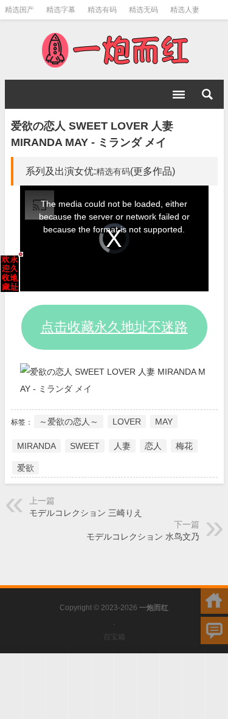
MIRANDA (36, 446)
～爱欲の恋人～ (68, 421)
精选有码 (102, 9)
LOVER (126, 421)
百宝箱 (114, 637)
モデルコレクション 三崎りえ (85, 513)
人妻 (122, 446)
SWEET (85, 446)
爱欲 (25, 468)
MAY (164, 421)
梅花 (184, 446)
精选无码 (143, 9)
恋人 (153, 446)
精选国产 (19, 9)
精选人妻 (184, 9)
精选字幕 (60, 9)
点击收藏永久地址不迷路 (114, 327)
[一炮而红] (114, 50)
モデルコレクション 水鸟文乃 (142, 536)
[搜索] (207, 94)
